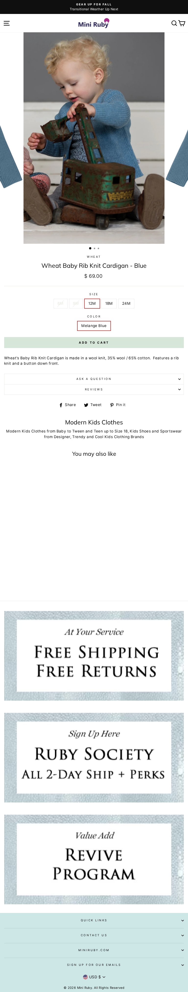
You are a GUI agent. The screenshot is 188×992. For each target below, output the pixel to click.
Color (94, 316)
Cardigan (55, 358)
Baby (61, 431)
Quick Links (94, 920)
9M (76, 303)
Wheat (94, 256)
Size (94, 294)
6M (61, 303)
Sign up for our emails (94, 965)
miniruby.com (93, 950)
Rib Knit (38, 358)
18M (109, 303)
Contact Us (94, 935)
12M (92, 303)
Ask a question (94, 379)
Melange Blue (94, 325)
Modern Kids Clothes (26, 431)
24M (126, 303)
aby (26, 358)
